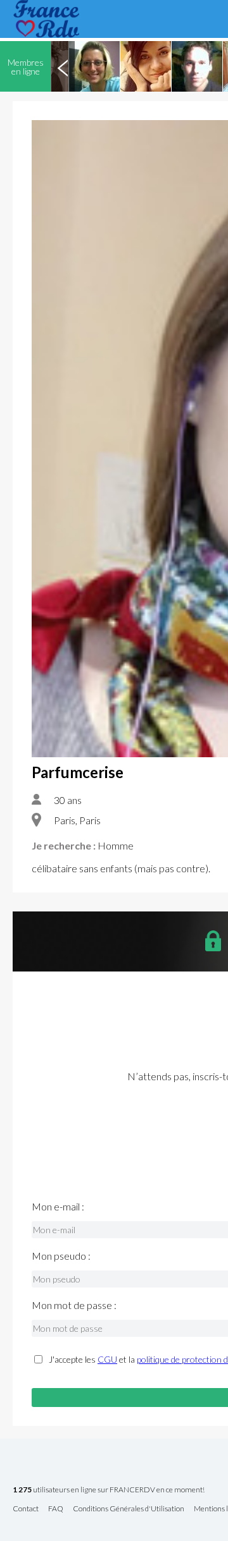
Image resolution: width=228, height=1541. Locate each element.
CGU (107, 1359)
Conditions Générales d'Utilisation (128, 1509)
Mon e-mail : (58, 1207)
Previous (63, 66)
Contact (26, 1509)
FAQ (55, 1509)
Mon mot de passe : (74, 1305)
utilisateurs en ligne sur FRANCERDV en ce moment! (109, 1490)
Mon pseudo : (61, 1256)
